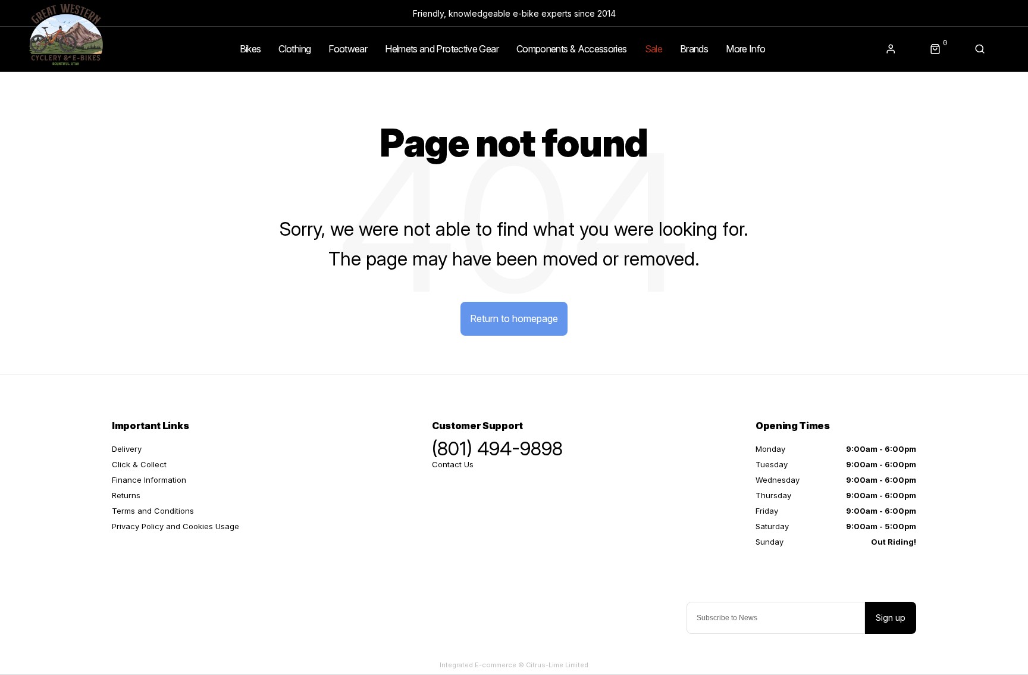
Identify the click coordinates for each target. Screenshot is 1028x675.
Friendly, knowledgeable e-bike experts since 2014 (514, 13)
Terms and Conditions (153, 510)
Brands (694, 49)
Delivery (127, 449)
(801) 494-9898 (497, 449)
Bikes (250, 49)
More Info (745, 49)
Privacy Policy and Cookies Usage (175, 526)
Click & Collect (139, 464)
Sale (653, 49)
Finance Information (149, 480)
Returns (126, 495)
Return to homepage (514, 318)
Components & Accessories (571, 49)
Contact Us (453, 464)
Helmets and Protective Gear (442, 49)
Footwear (347, 49)
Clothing (294, 49)
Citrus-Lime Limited (557, 665)
